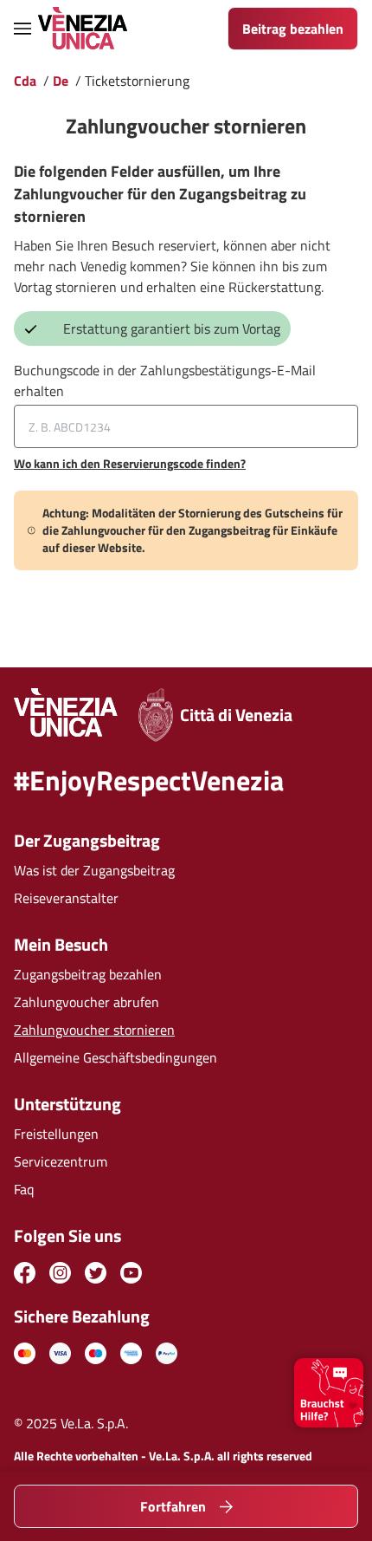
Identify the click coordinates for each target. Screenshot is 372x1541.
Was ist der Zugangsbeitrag (94, 870)
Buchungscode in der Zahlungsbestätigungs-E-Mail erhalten (165, 380)
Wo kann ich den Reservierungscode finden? (130, 463)
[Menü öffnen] (22, 28)
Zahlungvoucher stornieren (94, 1029)
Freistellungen (56, 1133)
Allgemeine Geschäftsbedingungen (115, 1057)
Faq (24, 1189)
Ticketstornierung (137, 80)
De (60, 80)
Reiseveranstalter (66, 898)
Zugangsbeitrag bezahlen (88, 974)
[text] (24, 1353)
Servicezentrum (60, 1161)
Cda (25, 80)
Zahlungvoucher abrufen (86, 1002)
